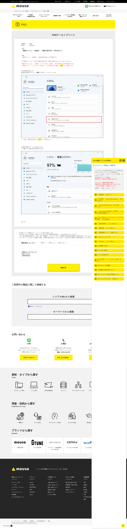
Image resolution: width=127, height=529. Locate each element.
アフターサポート (110, 1)
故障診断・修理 (57, 15)
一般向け (20, 422)
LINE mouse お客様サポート (95, 6)
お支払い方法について (53, 485)
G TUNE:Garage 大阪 (89, 497)
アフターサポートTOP (19, 15)
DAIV (31, 489)
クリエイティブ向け (55, 422)
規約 (49, 521)
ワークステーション (78, 390)
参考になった (52, 243)
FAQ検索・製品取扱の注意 (31, 15)
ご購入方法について (53, 482)
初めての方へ (58, 1)
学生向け (89, 422)
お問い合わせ (100, 1)
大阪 (85, 494)
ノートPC (34, 390)
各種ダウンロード (70, 489)
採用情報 (32, 521)
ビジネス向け (72, 422)
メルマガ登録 (77, 1)
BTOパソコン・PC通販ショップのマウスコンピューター (25, 1)
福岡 (85, 499)
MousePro (32, 492)
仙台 (85, 482)
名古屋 (85, 492)
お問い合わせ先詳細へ (63, 357)
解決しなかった (63, 243)
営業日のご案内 (52, 489)
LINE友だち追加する (28, 357)
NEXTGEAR (33, 487)
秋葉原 (85, 485)
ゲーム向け (37, 422)
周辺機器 (14, 494)
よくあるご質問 (52, 494)
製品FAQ (68, 487)
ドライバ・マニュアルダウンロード (44, 15)
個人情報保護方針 (41, 521)
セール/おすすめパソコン (18, 497)
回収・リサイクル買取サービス (83, 15)
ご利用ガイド (67, 1)
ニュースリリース (16, 521)
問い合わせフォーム (110, 6)
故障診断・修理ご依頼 (71, 485)
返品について (51, 492)
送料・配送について (53, 487)
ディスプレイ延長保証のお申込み (70, 15)
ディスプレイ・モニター (18, 487)
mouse (31, 482)
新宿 (85, 487)
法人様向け (112, 3)
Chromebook (49, 390)
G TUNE (32, 485)
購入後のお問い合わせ (71, 482)
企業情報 (85, 1)
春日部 (85, 489)
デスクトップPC (19, 390)
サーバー (63, 390)
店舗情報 (92, 1)
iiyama (31, 494)
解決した (43, 243)
